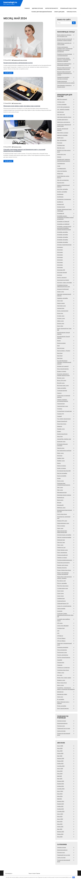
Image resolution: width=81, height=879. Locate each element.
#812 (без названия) (62, 99)
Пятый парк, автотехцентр (63, 562)
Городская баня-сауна (62, 406)
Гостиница (59, 408)
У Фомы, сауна (60, 672)
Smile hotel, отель (61, 154)
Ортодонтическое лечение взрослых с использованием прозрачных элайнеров (64, 59)
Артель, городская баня (62, 311)
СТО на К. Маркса (61, 638)
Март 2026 (59, 756)
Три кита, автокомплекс (62, 655)
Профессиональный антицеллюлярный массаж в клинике (66, 82)
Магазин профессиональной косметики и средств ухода (64, 68)
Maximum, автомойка (62, 135)
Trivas (58, 166)
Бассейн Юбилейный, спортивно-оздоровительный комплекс (64, 362)
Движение (59, 426)
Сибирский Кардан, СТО (62, 603)
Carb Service (60, 112)
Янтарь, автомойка (61, 706)
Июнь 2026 (59, 751)
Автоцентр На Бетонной (63, 289)
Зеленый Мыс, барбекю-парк (64, 439)
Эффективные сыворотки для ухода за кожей (64, 43)
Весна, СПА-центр (61, 380)
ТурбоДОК (59, 660)
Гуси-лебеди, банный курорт (64, 419)
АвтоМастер (60, 202)
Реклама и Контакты (62, 567)
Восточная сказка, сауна (63, 385)
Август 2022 (60, 819)
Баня (58, 345)
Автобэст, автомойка (62, 192)
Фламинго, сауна (61, 680)
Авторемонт (60, 247)
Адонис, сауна (60, 291)
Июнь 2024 (60, 796)
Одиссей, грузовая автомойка (64, 537)
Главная (27, 8)
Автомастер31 (60, 204)
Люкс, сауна (60, 487)
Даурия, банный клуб (62, 421)
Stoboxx (59, 157)
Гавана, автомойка (61, 388)
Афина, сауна (60, 321)
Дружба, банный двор (62, 434)
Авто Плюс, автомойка (62, 189)
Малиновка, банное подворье (64, 495)
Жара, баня (60, 436)
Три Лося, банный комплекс (63, 657)
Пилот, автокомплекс (62, 552)
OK (73, 877)
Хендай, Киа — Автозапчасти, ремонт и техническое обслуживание (66, 688)
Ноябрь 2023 (60, 806)
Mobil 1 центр (60, 138)
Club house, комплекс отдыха (64, 117)
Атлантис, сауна (61, 318)
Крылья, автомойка (61, 476)
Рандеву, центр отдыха (62, 565)
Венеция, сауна (60, 378)
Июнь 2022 (59, 824)
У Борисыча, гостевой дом (63, 667)
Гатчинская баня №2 (62, 390)
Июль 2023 (59, 816)
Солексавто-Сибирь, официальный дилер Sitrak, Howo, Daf (65, 615)
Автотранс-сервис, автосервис (64, 282)
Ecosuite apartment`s (62, 119)
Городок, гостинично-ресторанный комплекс (62, 400)
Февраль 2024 (60, 801)
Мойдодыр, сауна (61, 507)
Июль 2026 (59, 748)
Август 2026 (60, 746)
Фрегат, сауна (60, 685)
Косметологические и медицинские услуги (18, 63)
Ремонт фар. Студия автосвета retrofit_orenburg (64, 577)
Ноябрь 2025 (60, 763)
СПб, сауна (59, 623)
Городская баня (61, 403)
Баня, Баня (59, 353)
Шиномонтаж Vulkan (62, 694)
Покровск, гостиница (62, 557)
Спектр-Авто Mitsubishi (62, 625)
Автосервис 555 (61, 270)
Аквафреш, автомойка (62, 298)
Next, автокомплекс (61, 140)
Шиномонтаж (60, 692)
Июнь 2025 (59, 773)
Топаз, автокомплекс (62, 650)
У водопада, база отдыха (63, 670)
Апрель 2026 (60, 753)
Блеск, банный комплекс (63, 369)
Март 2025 (59, 778)
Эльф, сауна (60, 697)
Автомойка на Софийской (63, 224)
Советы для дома (59, 11)
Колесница (59, 455)
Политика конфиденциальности (64, 560)
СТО (58, 630)
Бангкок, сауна (60, 323)
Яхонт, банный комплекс (63, 708)
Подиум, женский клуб (62, 555)
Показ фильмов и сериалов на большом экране (64, 86)
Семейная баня (61, 598)
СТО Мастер (60, 636)
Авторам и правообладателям (64, 244)
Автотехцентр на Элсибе (63, 280)
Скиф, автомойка (61, 608)
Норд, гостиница (61, 526)
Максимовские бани (62, 492)
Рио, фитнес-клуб (61, 581)
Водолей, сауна (60, 383)
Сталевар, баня (61, 628)
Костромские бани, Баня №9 (63, 471)
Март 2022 (59, 829)
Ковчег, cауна (60, 453)
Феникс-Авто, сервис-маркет (64, 677)
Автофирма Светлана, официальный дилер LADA (63, 285)
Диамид (59, 431)
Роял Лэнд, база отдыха (62, 586)
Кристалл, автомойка (62, 473)
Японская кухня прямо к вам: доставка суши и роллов (21, 106)
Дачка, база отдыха (61, 424)
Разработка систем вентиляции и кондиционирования (64, 54)
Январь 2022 (60, 834)
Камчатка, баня (60, 448)
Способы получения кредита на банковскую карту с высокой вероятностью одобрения (24, 150)
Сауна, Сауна (60, 591)
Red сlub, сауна (61, 148)
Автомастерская (61, 207)
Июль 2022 (59, 821)
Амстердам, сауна (61, 306)
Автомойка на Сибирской (63, 221)
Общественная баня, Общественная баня (62, 531)
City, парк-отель (61, 114)
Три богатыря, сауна (62, 652)
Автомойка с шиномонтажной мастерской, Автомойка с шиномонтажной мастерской (64, 228)
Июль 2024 (60, 794)
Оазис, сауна (60, 528)
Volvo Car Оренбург (62, 171)
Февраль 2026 (60, 758)
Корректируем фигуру (51, 8)
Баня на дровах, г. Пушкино (63, 350)
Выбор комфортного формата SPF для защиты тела (64, 35)
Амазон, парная (61, 303)
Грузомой (59, 416)
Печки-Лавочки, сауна (62, 550)
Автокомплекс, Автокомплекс (64, 199)
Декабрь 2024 (60, 783)
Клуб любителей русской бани (64, 450)
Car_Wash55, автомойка (63, 109)
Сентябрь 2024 (60, 788)
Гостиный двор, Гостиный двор (64, 411)
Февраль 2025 (60, 781)
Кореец (59, 463)
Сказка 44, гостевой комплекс (64, 606)
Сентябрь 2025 (60, 766)
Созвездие (59, 611)
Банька (59, 340)
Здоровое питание (37, 8)
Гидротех (59, 393)
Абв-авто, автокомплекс (63, 180)
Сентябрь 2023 (60, 811)
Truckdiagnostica (61, 168)
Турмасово (59, 665)
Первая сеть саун (61, 547)
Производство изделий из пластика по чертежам (63, 78)
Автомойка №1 (60, 213)
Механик (59, 502)
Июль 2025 (59, 771)
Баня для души (60, 348)
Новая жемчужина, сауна (63, 523)
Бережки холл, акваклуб (62, 366)
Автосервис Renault (62, 272)
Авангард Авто (60, 182)
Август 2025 (60, 768)
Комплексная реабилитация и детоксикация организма (64, 64)
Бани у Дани (60, 326)
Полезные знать (72, 11)
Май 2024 (59, 799)
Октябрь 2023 (60, 809)
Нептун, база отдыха (62, 514)
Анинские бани (60, 308)
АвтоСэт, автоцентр (62, 277)
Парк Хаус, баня (61, 542)
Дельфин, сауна (61, 429)
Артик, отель (60, 313)
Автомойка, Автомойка (62, 234)
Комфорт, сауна (61, 460)
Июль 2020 (59, 836)
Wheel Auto (60, 173)
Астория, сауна (60, 316)
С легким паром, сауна (62, 588)
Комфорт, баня (60, 458)
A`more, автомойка (61, 104)
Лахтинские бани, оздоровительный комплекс (63, 484)
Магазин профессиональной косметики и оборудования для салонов (64, 73)
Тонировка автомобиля (62, 647)
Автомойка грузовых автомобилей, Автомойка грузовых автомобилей (65, 217)
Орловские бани (61, 540)
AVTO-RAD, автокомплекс (63, 107)
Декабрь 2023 (60, 804)
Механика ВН (60, 505)
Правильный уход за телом (68, 8)
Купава (59, 478)
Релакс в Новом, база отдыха (64, 570)
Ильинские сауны (61, 441)
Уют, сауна (59, 675)
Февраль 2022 (60, 831)
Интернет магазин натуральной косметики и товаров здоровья (64, 39)
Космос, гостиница (61, 468)
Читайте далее (8, 73)
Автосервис (60, 250)
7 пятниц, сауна (61, 102)
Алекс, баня (60, 300)
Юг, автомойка (60, 699)
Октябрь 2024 (60, 786)
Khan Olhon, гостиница (62, 132)
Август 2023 (60, 814)
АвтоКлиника (60, 194)
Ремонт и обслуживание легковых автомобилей (63, 573)
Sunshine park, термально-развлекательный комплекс (63, 160)
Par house (59, 143)
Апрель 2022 (60, 826)
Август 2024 (60, 791)
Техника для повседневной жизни (41, 11)
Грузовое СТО (60, 414)
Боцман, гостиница (61, 371)
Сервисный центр (61, 601)
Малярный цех (60, 497)
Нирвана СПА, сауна (62, 520)
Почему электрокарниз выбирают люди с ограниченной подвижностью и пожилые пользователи (64, 49)
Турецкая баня (60, 662)
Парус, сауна (60, 545)
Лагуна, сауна (60, 481)
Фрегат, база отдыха (62, 682)
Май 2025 (59, 776)
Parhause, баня (61, 145)
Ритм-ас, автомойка (62, 583)
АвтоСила (59, 275)
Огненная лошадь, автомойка (64, 535)
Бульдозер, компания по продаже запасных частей (63, 374)
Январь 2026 (60, 761)
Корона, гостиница (61, 465)
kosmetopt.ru (10, 2)
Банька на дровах (61, 343)
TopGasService (61, 163)
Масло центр (60, 500)
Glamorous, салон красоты (63, 122)
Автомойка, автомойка (62, 232)
